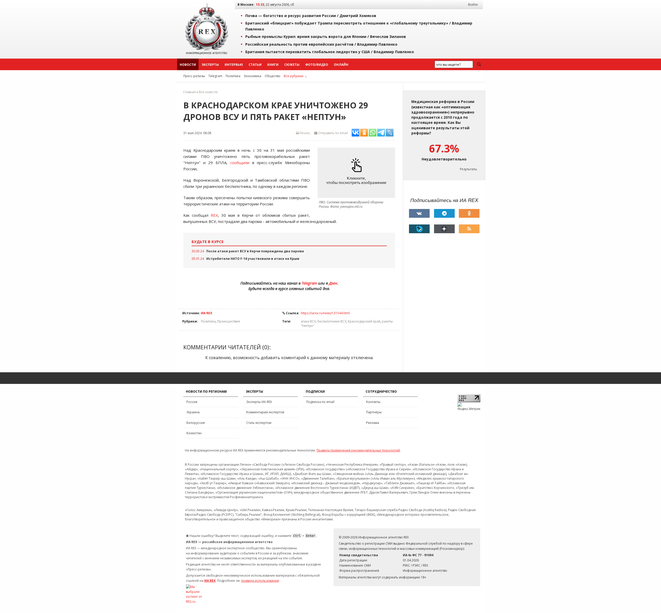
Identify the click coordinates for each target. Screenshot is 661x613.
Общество (272, 76)
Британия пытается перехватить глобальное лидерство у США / (329, 51)
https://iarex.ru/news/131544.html (325, 313)
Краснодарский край (364, 321)
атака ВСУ (308, 321)
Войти (473, 4)
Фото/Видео (316, 64)
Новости (188, 64)
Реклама (372, 423)
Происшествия (228, 321)
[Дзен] (444, 228)
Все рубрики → (295, 76)
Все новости (208, 92)
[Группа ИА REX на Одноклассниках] (469, 213)
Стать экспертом (258, 423)
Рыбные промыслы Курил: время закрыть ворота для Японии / (325, 36)
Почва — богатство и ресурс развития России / (310, 15)
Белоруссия (195, 423)
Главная (189, 92)
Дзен (333, 283)
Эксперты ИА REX (259, 402)
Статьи (255, 64)
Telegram (215, 76)
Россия (191, 402)
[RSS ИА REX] (469, 228)
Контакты (373, 402)
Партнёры (374, 412)
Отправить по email (332, 133)
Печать (304, 133)
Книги (273, 64)
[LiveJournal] (419, 228)
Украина (193, 412)
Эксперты (210, 64)
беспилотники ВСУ (331, 321)
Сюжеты (292, 64)
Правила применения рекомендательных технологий (358, 450)
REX (214, 215)
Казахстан (194, 433)
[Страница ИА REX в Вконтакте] (419, 213)
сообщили (239, 162)
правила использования (260, 580)
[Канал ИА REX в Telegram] (444, 213)
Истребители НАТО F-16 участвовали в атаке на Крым (252, 258)
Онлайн (341, 64)
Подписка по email (320, 402)
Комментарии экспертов (265, 412)
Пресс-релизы (194, 76)
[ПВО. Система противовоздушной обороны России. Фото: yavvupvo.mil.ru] (358, 173)
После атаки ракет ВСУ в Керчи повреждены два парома (255, 251)
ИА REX (206, 313)
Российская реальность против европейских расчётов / (321, 44)
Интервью (234, 64)
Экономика (252, 76)
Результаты (468, 169)
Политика (233, 76)
